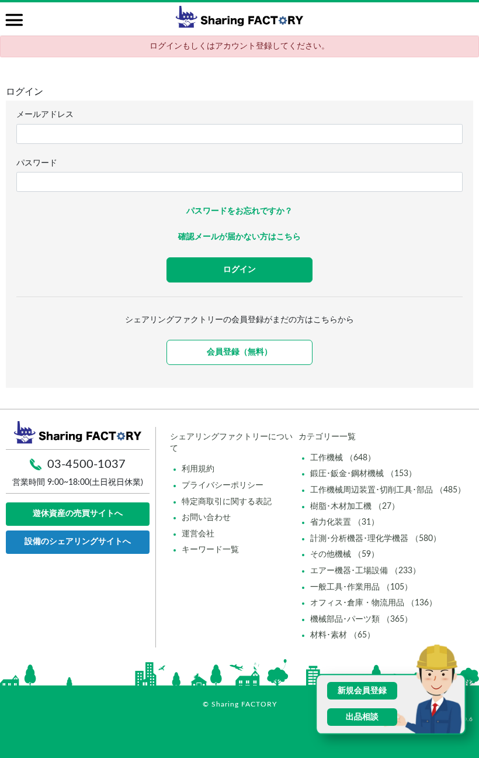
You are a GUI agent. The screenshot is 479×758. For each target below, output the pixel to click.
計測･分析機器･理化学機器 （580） (375, 539)
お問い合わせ (206, 518)
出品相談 (362, 717)
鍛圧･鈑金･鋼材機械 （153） (363, 474)
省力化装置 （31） (344, 522)
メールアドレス (45, 115)
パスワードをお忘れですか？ (239, 211)
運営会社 (198, 534)
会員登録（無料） (239, 352)
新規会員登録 (362, 691)
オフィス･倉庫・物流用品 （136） (373, 603)
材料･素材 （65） (342, 635)
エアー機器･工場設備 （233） (365, 571)
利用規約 (198, 469)
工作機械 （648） (343, 458)
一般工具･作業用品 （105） (361, 587)
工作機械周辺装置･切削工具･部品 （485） (388, 490)
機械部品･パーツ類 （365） (361, 619)
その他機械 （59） (344, 554)
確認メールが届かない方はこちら (239, 237)
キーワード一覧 (210, 550)
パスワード (36, 163)
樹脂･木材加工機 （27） (355, 506)
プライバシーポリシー (222, 485)
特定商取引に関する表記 (227, 502)
